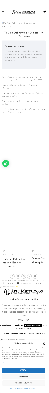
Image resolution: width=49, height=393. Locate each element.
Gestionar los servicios (9, 363)
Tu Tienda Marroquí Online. (23, 299)
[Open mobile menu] (3, 12)
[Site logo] (24, 12)
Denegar (23, 377)
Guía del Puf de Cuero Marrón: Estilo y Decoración (15, 263)
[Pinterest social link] (23, 276)
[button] (44, 343)
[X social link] (18, 276)
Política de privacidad (16, 388)
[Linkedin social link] (29, 276)
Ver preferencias (23, 383)
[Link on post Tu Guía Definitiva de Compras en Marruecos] (24, 25)
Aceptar (24, 370)
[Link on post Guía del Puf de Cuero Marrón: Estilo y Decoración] (16, 233)
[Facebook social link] (12, 276)
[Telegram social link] (35, 276)
